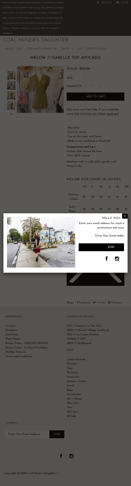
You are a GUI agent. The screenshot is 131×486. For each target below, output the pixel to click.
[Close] (125, 216)
